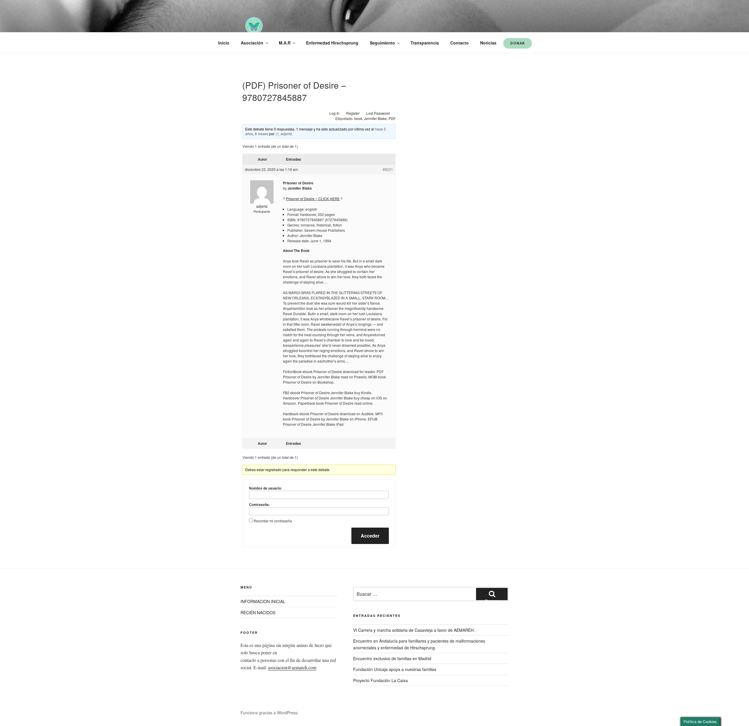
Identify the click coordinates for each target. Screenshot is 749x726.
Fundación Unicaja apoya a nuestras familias (394, 669)
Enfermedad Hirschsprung (332, 43)
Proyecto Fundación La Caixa (380, 680)
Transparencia (424, 43)
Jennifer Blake (375, 118)
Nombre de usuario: (265, 488)
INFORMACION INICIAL (262, 601)
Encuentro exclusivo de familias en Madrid (392, 658)
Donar (517, 43)
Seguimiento (382, 43)
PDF (392, 118)
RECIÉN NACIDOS (257, 612)
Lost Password (378, 113)
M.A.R (285, 43)
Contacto (459, 43)
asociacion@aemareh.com (292, 667)
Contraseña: (259, 504)
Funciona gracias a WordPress (269, 712)
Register (353, 113)
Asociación (252, 43)
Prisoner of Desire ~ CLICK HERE (313, 198)
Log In (334, 113)
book (358, 118)
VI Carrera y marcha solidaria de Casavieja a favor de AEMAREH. (414, 630)
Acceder (370, 535)
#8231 (388, 169)
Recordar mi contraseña (273, 520)
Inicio (223, 43)
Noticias (488, 43)
